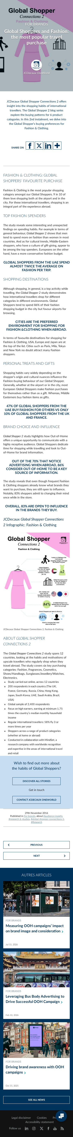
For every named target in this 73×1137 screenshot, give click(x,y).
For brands (29, 816)
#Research (36, 822)
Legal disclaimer (21, 1118)
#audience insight (52, 816)
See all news (36, 1100)
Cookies (42, 1118)
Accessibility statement (39, 1122)
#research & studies (19, 819)
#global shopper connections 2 (47, 819)
